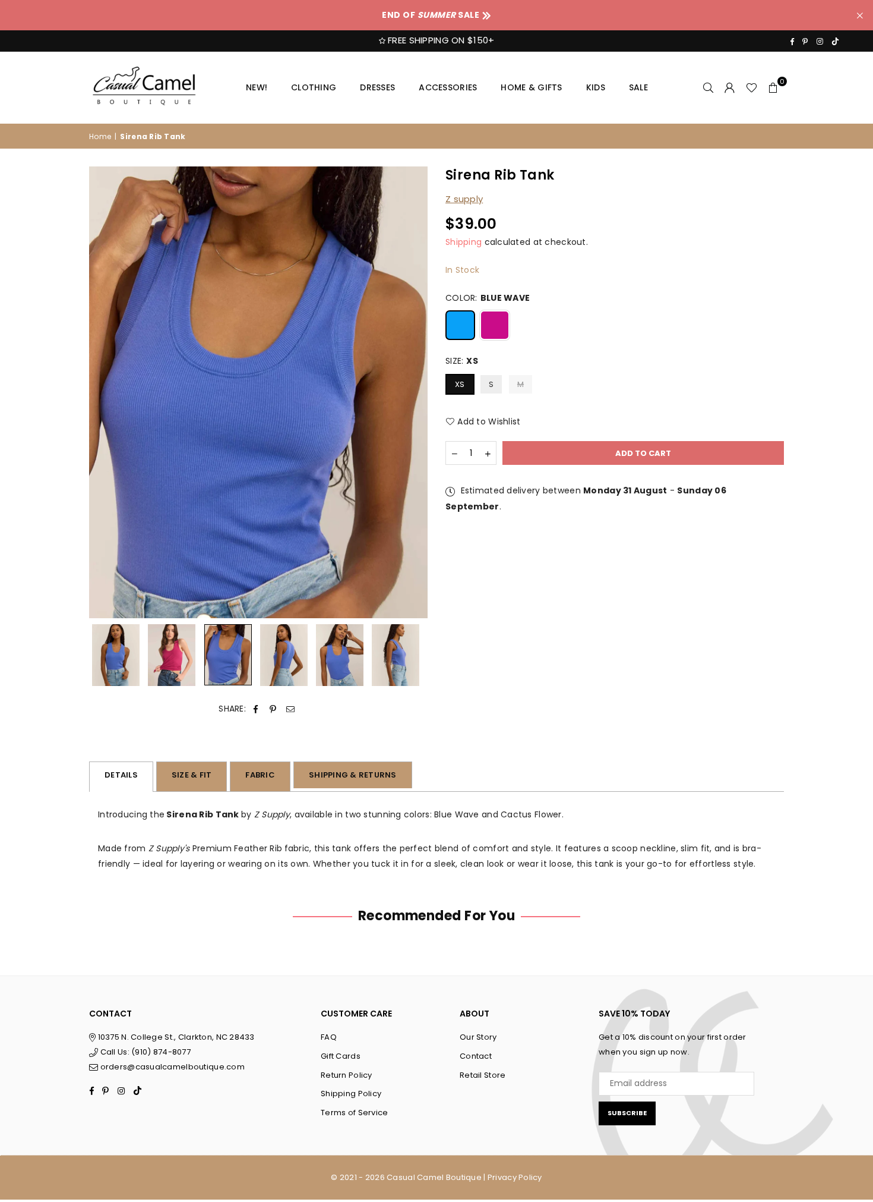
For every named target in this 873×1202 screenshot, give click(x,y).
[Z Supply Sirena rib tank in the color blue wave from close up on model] (228, 655)
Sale (638, 87)
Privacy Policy (515, 1177)
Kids (595, 87)
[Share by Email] (290, 709)
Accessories (448, 87)
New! (256, 87)
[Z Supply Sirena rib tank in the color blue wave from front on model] (116, 655)
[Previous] (105, 392)
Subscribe (627, 1113)
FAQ (329, 1037)
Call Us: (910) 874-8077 (144, 1052)
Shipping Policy (351, 1093)
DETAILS (121, 775)
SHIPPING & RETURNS (353, 775)
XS (460, 384)
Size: (461, 361)
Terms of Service (354, 1112)
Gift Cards (340, 1056)
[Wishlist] (752, 87)
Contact (476, 1056)
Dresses (377, 87)
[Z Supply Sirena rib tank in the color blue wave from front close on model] (339, 655)
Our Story (478, 1037)
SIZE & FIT (192, 775)
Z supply (464, 199)
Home (100, 136)
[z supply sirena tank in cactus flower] (171, 655)
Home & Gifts (531, 87)
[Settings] (730, 87)
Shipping (463, 242)
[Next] (411, 392)
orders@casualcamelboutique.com (172, 1066)
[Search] (708, 87)
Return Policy (346, 1075)
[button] (773, 87)
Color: (487, 298)
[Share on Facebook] (255, 709)
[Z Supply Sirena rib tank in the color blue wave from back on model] (284, 655)
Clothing (313, 87)
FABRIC (260, 775)
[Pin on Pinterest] (272, 709)
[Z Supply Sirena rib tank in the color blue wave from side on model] (395, 655)
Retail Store (482, 1075)
